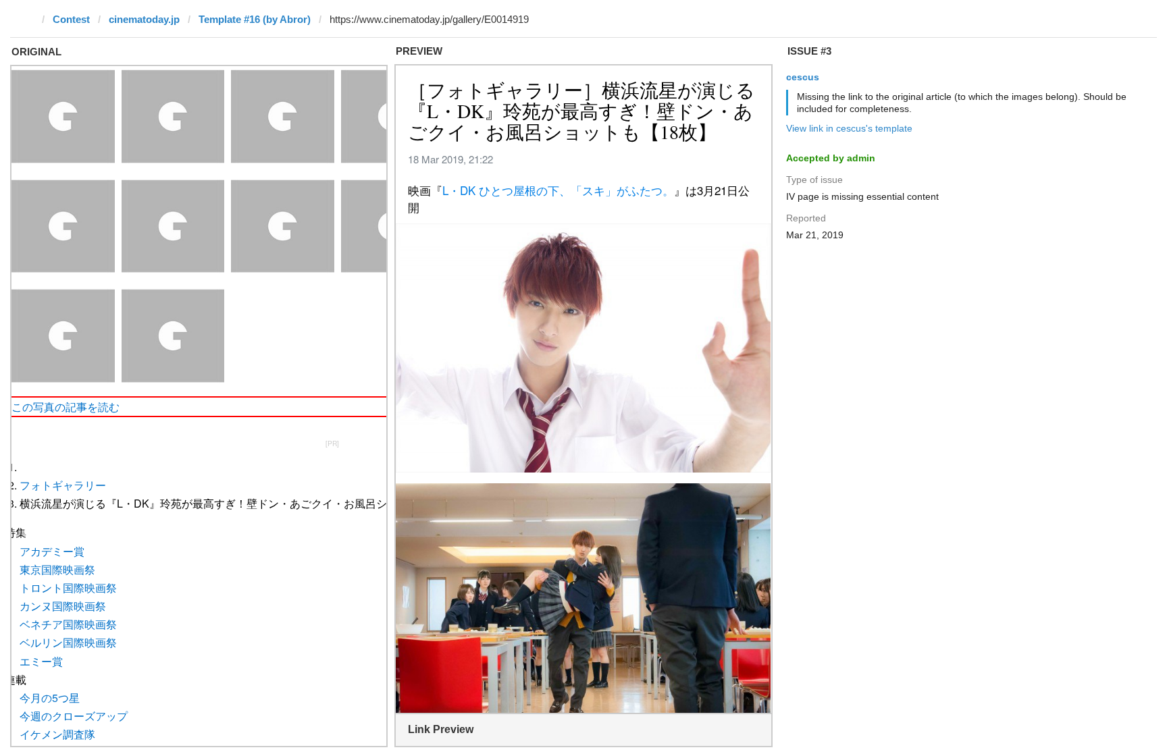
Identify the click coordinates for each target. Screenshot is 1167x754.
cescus (802, 77)
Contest (71, 19)
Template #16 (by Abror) (255, 19)
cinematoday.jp (144, 19)
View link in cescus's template (849, 128)
